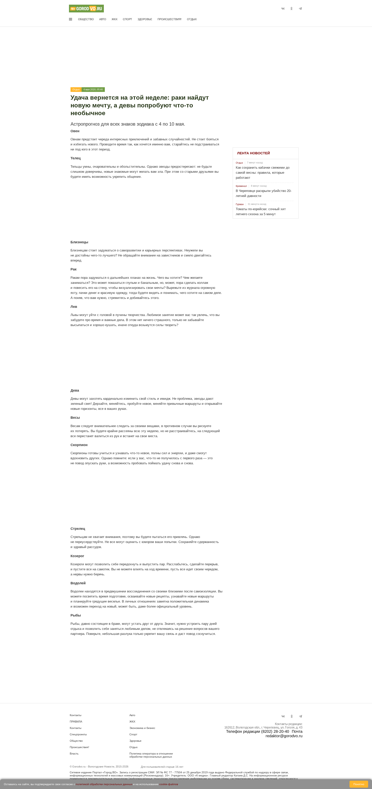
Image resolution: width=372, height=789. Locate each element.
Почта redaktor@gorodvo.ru (284, 733)
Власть (74, 753)
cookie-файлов (168, 784)
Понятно (358, 784)
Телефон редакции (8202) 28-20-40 (257, 731)
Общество (86, 19)
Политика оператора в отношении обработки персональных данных (151, 755)
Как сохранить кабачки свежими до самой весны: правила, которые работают (262, 173)
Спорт (127, 19)
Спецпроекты (78, 734)
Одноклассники (291, 8)
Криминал (241, 186)
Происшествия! (170, 19)
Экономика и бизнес (142, 727)
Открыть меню (71, 20)
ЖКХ (114, 19)
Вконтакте (283, 8)
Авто (102, 19)
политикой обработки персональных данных (104, 784)
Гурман (240, 204)
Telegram (300, 8)
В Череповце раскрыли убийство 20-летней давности (264, 193)
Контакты (75, 715)
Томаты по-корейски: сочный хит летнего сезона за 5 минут (261, 211)
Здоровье (145, 19)
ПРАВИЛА (76, 721)
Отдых (192, 19)
